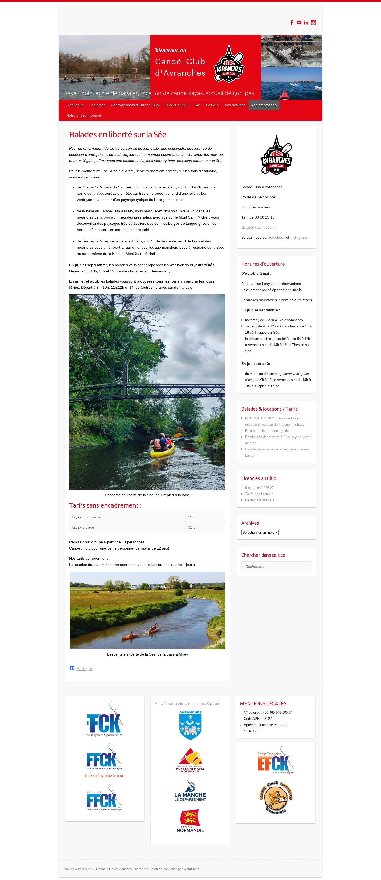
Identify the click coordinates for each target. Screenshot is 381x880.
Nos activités (234, 105)
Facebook (277, 237)
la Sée (98, 193)
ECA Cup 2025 (177, 105)
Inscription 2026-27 (259, 488)
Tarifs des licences (259, 494)
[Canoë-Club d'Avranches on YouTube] (298, 22)
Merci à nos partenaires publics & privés (187, 703)
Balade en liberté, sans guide (267, 431)
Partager (84, 669)
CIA (197, 105)
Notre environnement (83, 115)
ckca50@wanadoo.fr (258, 227)
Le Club (212, 105)
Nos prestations (264, 105)
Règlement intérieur (259, 500)
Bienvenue (75, 105)
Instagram (298, 237)
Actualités (97, 105)
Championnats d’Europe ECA (135, 105)
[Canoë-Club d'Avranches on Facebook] (291, 22)
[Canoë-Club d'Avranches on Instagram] (313, 22)
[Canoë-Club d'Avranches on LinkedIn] (306, 22)
